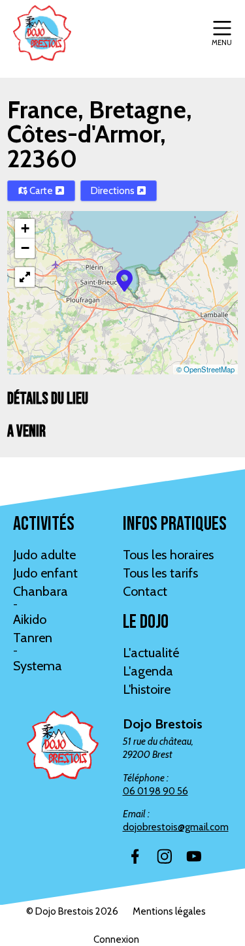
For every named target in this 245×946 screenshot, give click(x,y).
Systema (37, 666)
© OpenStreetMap (205, 369)
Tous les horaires (168, 555)
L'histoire (147, 689)
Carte (41, 191)
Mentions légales (169, 911)
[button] (124, 279)
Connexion (116, 939)
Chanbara (40, 591)
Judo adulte (44, 555)
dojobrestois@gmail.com (176, 827)
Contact (145, 591)
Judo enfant (45, 573)
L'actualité (151, 653)
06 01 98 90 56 (155, 791)
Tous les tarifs (160, 573)
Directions (114, 191)
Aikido (29, 619)
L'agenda (148, 671)
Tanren (32, 637)
